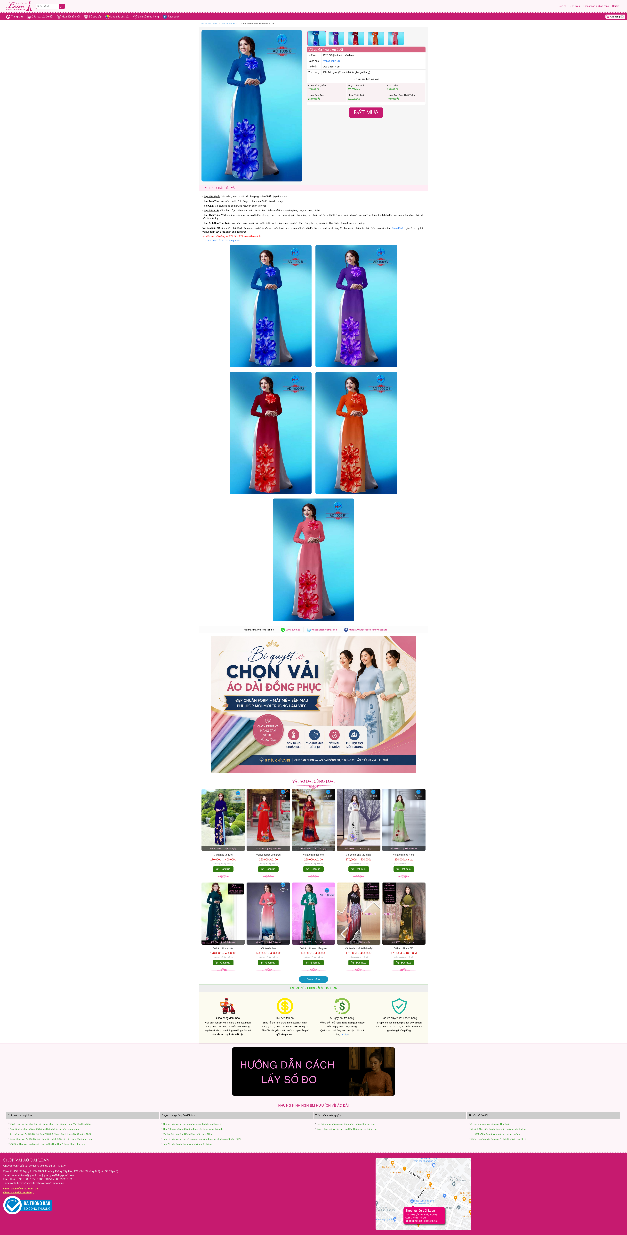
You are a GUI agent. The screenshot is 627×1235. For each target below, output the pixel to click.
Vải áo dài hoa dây (223, 948)
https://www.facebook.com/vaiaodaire (368, 629)
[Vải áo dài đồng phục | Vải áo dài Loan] (313, 772)
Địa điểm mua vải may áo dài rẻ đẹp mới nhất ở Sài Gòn (346, 1124)
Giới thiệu (575, 6)
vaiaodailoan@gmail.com (325, 629)
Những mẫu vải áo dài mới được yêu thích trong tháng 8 (192, 1124)
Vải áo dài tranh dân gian (313, 948)
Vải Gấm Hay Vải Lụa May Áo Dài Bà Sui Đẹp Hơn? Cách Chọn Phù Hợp (47, 1144)
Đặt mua (225, 869)
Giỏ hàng (616, 16)
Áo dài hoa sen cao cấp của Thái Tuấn (490, 1124)
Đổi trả (615, 6)
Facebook (173, 16)
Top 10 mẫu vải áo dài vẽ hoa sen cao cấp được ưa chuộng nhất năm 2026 (202, 1139)
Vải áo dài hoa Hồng (403, 854)
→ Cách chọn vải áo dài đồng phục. (221, 240)
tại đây (344, 1034)
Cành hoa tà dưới (223, 854)
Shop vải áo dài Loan (26, 1160)
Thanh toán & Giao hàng (596, 6)
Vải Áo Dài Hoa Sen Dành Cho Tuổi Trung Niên (187, 1134)
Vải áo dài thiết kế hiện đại (358, 948)
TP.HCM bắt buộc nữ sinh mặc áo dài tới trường (495, 1134)
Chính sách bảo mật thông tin (20, 1188)
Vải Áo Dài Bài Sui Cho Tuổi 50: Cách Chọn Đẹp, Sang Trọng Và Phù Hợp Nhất (50, 1124)
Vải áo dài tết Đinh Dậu (268, 854)
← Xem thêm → (313, 979)
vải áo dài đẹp (397, 228)
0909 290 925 (293, 629)
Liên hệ (562, 6)
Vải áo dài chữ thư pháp (358, 854)
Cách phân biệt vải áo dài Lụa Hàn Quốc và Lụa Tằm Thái (347, 1129)
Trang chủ (17, 16)
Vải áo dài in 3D (331, 61)
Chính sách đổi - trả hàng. (18, 1192)
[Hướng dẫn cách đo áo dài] (313, 1095)
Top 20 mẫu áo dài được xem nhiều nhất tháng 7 (188, 1144)
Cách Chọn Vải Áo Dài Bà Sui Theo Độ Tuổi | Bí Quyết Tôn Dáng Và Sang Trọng (51, 1139)
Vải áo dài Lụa (268, 948)
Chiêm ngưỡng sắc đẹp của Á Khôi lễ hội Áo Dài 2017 (498, 1139)
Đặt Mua (366, 112)
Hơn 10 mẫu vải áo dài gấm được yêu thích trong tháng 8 (193, 1129)
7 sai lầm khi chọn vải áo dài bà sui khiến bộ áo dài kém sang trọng (44, 1129)
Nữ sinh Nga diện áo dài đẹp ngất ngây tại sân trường (498, 1129)
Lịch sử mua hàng (148, 16)
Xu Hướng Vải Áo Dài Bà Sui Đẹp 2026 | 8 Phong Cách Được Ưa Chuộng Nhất (50, 1134)
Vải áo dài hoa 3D (403, 948)
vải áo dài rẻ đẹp (34, 1165)
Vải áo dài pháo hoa (313, 854)
